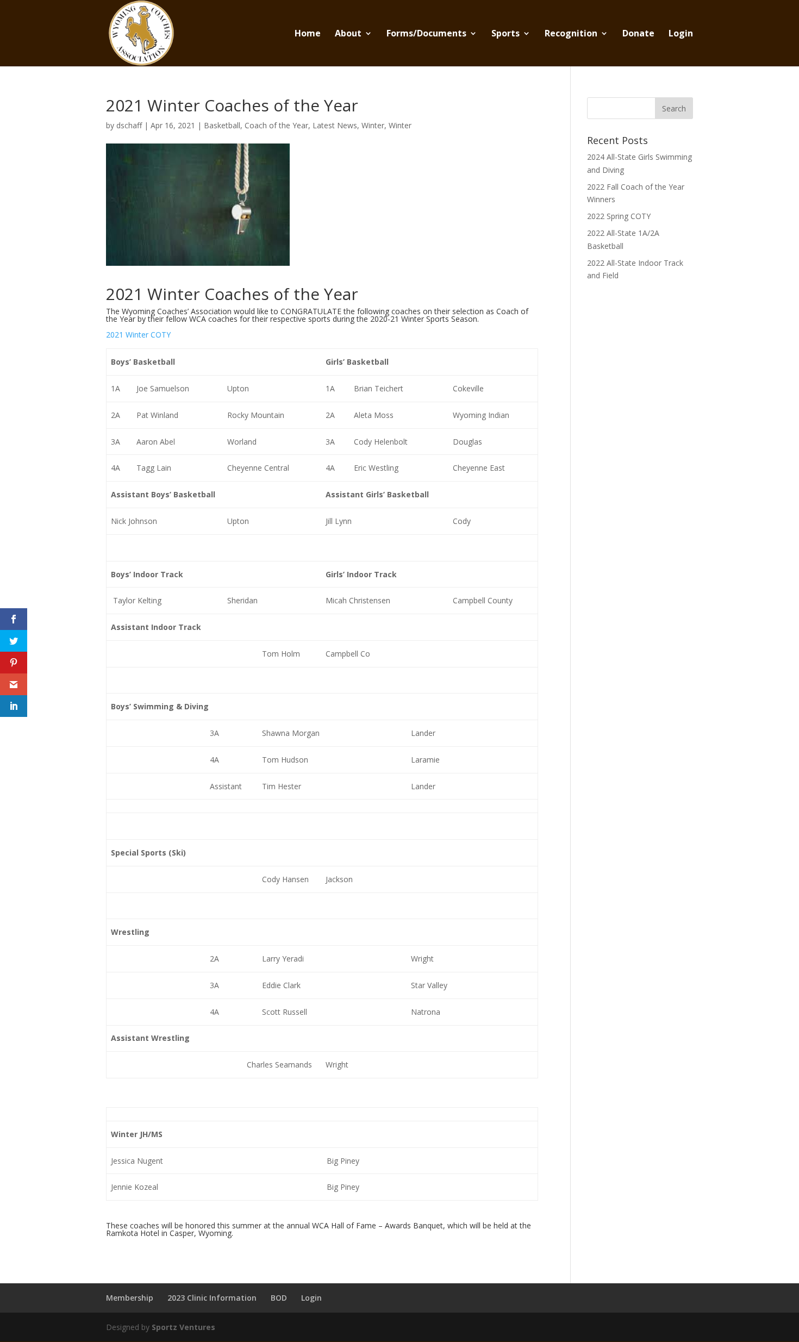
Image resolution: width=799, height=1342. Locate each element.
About (348, 34)
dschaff (129, 125)
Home (308, 34)
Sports (505, 34)
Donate (638, 34)
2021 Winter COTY (138, 334)
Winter (372, 125)
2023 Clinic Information (212, 1298)
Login (681, 34)
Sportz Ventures (183, 1327)
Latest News (335, 125)
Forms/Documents (426, 34)
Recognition (571, 34)
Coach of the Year (276, 125)
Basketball (222, 125)
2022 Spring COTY (619, 216)
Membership (129, 1298)
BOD (279, 1298)
